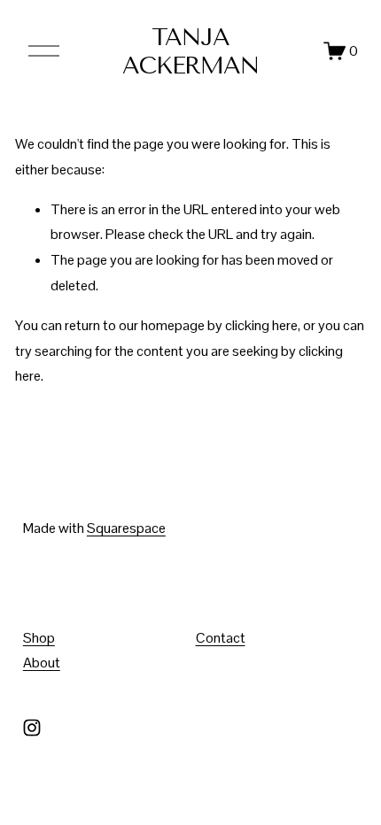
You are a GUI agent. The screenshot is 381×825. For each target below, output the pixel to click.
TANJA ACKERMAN (190, 51)
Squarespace (126, 528)
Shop (39, 637)
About (41, 662)
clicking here (261, 325)
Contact (220, 637)
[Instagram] (32, 727)
